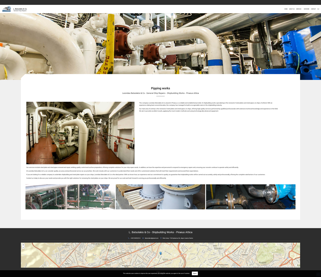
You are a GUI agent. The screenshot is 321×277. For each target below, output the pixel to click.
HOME (285, 9)
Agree (195, 273)
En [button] (318, 9)
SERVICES (298, 9)
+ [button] (23, 245)
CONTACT (313, 9)
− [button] (23, 247)
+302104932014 (135, 238)
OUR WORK (306, 9)
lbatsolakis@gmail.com (151, 238)
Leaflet (234, 267)
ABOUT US (292, 9)
